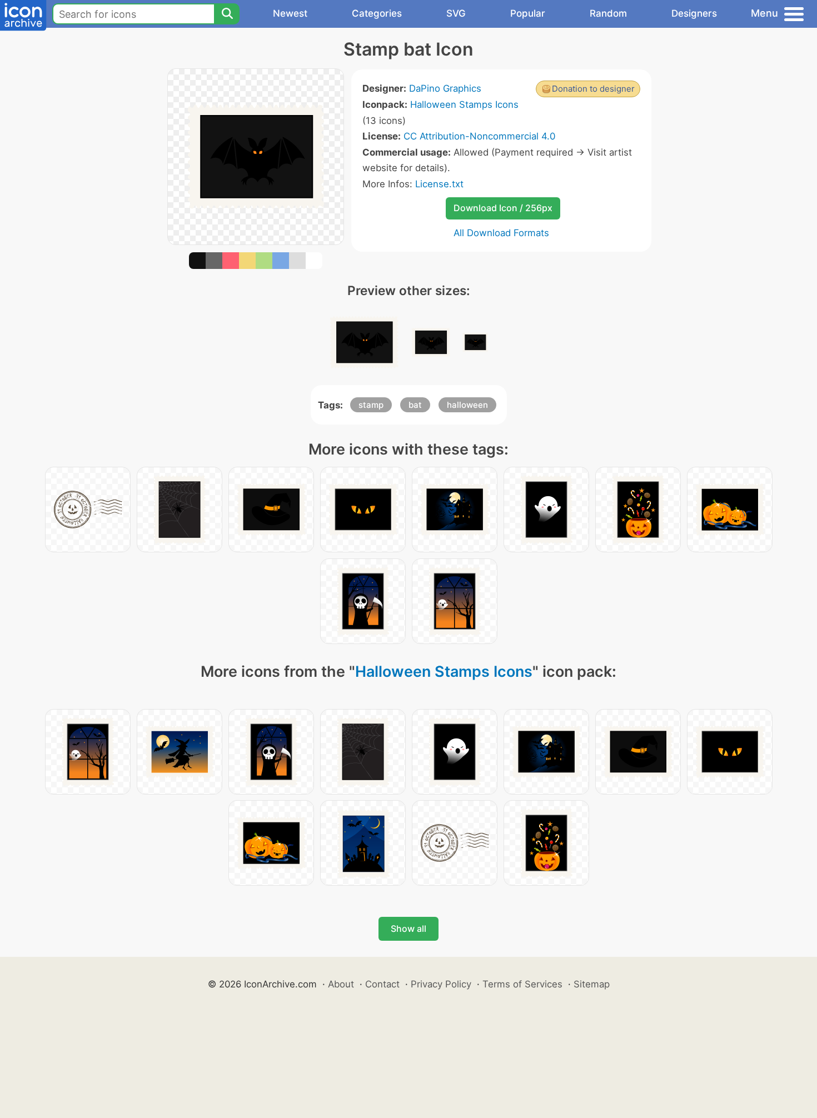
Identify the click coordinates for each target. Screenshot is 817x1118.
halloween (467, 405)
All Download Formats (501, 232)
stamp (370, 405)
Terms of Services (522, 984)
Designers (694, 13)
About (341, 984)
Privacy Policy (441, 984)
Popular (527, 13)
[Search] (227, 13)
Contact (382, 984)
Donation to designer (593, 88)
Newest (290, 13)
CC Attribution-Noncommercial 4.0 (479, 136)
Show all (408, 928)
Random (608, 13)
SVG (456, 13)
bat (415, 405)
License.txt (439, 183)
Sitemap (592, 984)
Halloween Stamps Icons (464, 104)
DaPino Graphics (445, 88)
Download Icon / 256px (503, 207)
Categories (377, 13)
